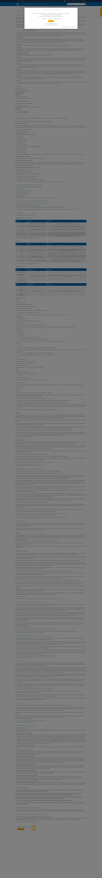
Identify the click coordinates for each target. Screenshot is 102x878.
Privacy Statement (66, 26)
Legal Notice (73, 26)
